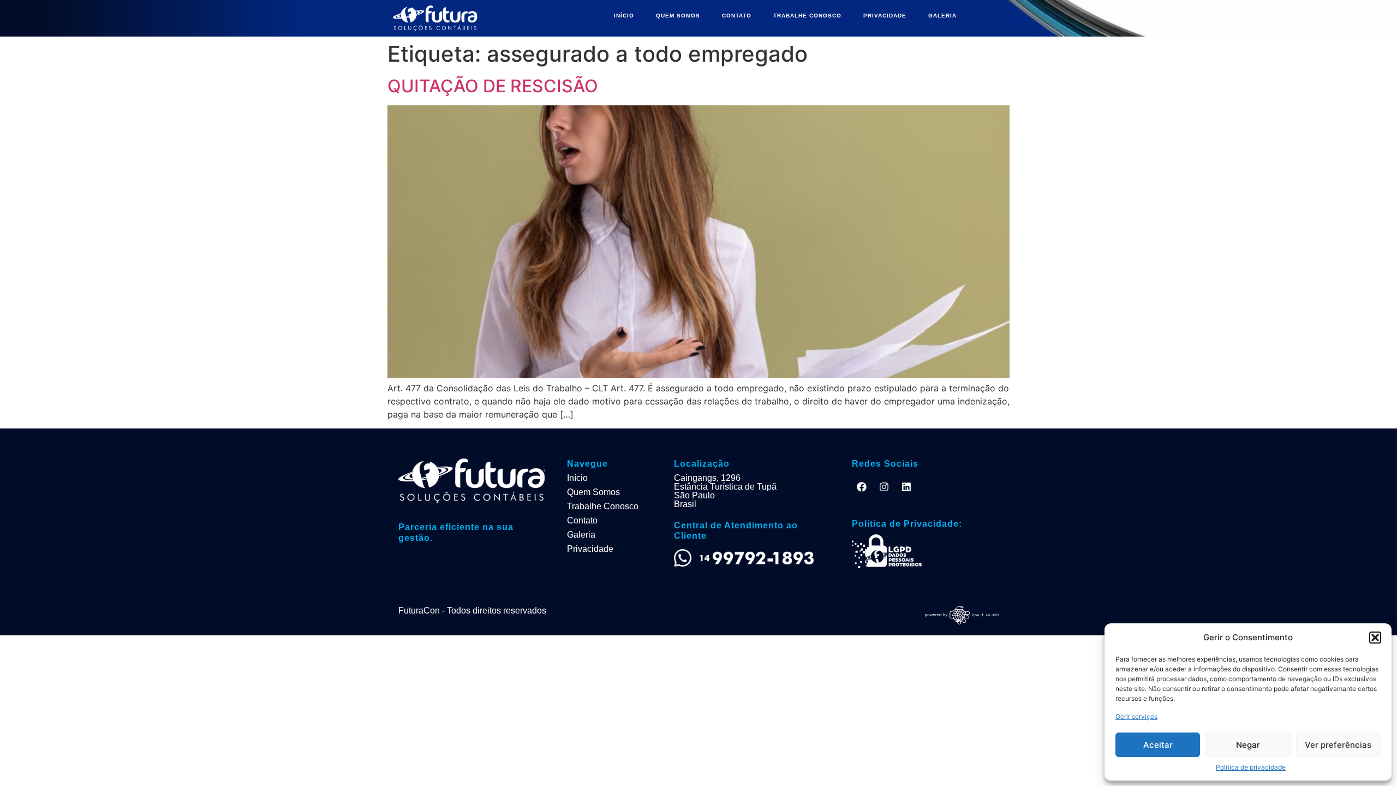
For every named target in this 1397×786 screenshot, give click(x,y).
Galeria (581, 534)
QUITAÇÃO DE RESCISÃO (492, 86)
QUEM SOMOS (678, 16)
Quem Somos (593, 492)
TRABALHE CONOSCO (807, 16)
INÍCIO (624, 16)
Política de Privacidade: (907, 523)
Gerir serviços (1136, 716)
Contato (582, 520)
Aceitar (1158, 745)
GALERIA (942, 16)
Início (577, 478)
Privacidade (590, 548)
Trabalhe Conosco (602, 506)
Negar (1248, 745)
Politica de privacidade (1251, 767)
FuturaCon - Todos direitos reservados (472, 610)
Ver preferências (1338, 745)
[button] (1375, 637)
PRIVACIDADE (884, 16)
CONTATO (736, 16)
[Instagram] (884, 487)
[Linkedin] (906, 487)
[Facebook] (861, 487)
